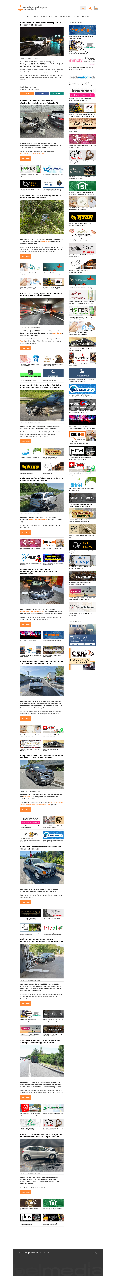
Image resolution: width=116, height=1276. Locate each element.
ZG (88, 16)
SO (69, 16)
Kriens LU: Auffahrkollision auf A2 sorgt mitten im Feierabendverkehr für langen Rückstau (41, 1135)
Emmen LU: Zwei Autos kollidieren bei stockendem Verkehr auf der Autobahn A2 (39, 102)
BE (35, 16)
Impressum (23, 1253)
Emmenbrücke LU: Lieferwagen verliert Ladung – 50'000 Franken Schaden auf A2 (42, 662)
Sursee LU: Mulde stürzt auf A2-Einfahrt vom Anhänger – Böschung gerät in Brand (40, 1041)
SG (64, 16)
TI (75, 16)
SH (66, 16)
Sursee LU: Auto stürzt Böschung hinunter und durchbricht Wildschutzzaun (41, 196)
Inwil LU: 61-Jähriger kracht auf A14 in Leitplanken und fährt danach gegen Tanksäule (41, 940)
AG (28, 16)
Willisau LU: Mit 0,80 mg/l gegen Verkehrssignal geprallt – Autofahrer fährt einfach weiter (39, 571)
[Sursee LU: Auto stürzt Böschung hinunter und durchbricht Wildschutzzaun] (42, 217)
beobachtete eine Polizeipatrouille (32, 611)
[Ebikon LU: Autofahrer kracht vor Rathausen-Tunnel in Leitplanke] (42, 867)
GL (46, 16)
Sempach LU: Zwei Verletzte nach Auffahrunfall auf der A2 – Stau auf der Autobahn (41, 756)
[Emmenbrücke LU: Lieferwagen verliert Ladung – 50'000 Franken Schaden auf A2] (42, 681)
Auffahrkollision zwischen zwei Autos (33, 153)
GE (44, 16)
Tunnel (22, 341)
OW (61, 16)
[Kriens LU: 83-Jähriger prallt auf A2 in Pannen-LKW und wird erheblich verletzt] (42, 311)
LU (53, 16)
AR (32, 16)
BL (37, 16)
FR (42, 16)
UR (78, 16)
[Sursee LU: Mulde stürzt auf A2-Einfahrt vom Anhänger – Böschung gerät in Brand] (42, 1061)
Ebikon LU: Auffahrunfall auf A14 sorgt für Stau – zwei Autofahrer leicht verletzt (41, 479)
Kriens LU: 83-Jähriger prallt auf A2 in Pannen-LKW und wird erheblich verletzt (41, 294)
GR (49, 16)
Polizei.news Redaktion (34, 58)
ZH (85, 16)
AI (30, 16)
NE (56, 16)
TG (73, 16)
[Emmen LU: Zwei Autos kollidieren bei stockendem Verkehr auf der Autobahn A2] (42, 121)
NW (59, 16)
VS (83, 16)
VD (80, 16)
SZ (71, 16)
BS (39, 16)
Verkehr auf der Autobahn (38, 519)
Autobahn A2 (45, 241)
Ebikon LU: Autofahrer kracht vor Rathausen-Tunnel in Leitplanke (41, 848)
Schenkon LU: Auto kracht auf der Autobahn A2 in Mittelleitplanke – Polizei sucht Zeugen (40, 386)
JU (51, 16)
